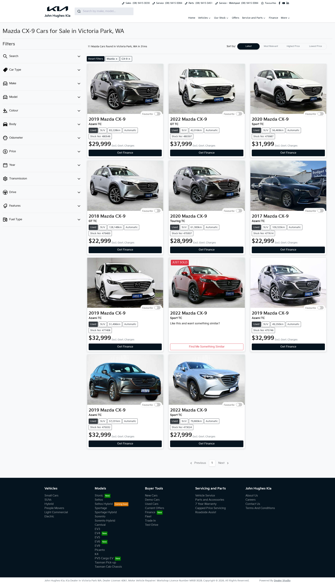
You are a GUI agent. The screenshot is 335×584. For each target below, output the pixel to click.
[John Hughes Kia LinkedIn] (288, 3)
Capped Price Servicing (210, 508)
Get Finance (125, 153)
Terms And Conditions (260, 508)
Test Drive (151, 525)
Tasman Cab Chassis (108, 566)
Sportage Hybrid (106, 512)
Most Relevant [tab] (271, 46)
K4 (96, 554)
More (284, 17)
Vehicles (203, 17)
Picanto (100, 550)
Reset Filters (95, 58)
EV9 (97, 546)
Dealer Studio (282, 580)
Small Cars (51, 495)
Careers (250, 500)
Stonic (99, 495)
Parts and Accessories (209, 500)
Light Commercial (56, 512)
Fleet (148, 516)
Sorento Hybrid (105, 520)
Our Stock (220, 17)
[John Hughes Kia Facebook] (280, 3)
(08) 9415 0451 (204, 3)
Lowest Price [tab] (315, 46)
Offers (235, 17)
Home (191, 17)
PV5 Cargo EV (104, 558)
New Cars (151, 495)
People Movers (54, 508)
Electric (49, 516)
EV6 (97, 541)
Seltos (99, 500)
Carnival (100, 525)
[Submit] (79, 11)
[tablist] (282, 46)
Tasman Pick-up (105, 562)
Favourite (147, 113)
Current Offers (154, 508)
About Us (251, 495)
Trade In (150, 520)
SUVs (47, 500)
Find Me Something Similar (207, 346)
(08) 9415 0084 (173, 3)
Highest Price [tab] (293, 46)
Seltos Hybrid (104, 504)
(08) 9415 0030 (141, 3)
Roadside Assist (205, 512)
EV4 (97, 533)
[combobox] (104, 11)
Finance (273, 17)
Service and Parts (252, 17)
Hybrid (49, 504)
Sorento (100, 516)
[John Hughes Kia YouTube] (284, 3)
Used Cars (151, 504)
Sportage (101, 508)
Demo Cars (152, 500)
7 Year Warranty (206, 504)
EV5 (97, 537)
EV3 (97, 529)
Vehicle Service (205, 495)
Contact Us (252, 504)
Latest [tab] (248, 46)
